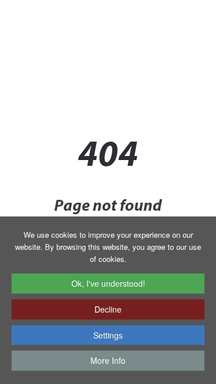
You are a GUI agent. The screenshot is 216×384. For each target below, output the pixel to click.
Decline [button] (108, 309)
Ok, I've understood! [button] (108, 283)
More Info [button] (108, 360)
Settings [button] (108, 335)
